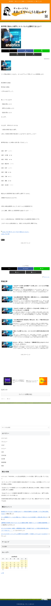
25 (6, 567)
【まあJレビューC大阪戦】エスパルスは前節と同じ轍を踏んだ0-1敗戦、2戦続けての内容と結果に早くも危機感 (25, 488)
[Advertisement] (25, 253)
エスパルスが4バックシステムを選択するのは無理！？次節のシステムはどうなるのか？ (24, 534)
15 (21, 564)
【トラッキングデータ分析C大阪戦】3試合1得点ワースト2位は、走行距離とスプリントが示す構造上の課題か (25, 483)
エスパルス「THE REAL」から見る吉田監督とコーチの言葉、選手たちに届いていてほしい (25, 477)
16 (25, 564)
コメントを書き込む (25, 394)
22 (21, 566)
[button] (17, 54)
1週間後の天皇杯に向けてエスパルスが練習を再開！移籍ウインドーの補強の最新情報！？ (25, 522)
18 (6, 566)
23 (25, 566)
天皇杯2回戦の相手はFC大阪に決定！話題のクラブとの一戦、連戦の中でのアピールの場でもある (25, 500)
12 (10, 564)
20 (14, 566)
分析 (3, 239)
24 (3, 567)
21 (18, 566)
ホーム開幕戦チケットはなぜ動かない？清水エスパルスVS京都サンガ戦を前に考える (24, 517)
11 (6, 564)
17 (3, 566)
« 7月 (2, 573)
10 (3, 564)
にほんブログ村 (5, 234)
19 (10, 566)
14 (18, 564)
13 (14, 564)
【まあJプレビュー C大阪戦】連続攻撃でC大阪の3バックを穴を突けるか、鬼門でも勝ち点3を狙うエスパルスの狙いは (25, 494)
